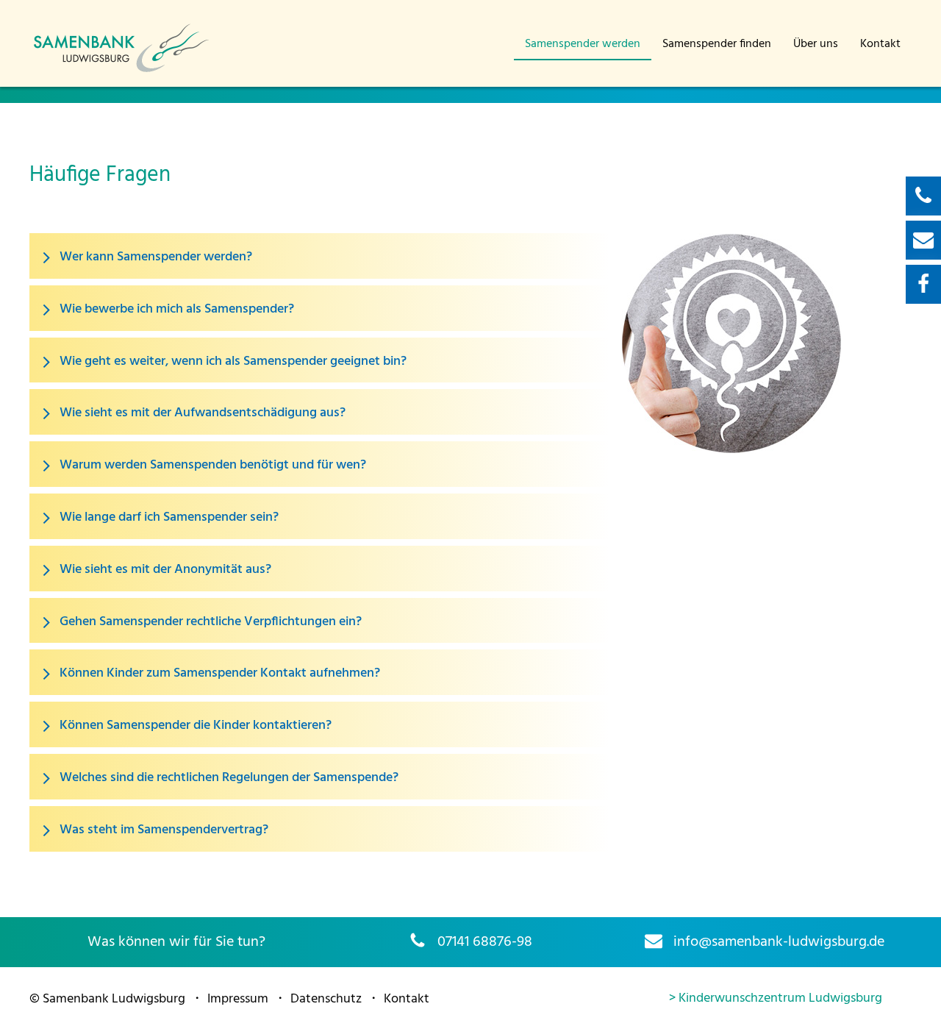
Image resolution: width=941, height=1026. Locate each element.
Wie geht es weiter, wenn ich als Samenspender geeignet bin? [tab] (232, 361)
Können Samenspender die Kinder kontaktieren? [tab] (194, 726)
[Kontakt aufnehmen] (923, 196)
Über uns (815, 44)
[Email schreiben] (923, 240)
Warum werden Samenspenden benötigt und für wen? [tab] (211, 466)
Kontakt (880, 44)
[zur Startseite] (121, 70)
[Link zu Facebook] (923, 284)
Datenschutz (326, 999)
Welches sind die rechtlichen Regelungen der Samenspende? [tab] (227, 777)
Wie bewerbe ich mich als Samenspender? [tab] (175, 309)
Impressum (237, 999)
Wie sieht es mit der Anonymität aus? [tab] (164, 569)
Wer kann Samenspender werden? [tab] (154, 257)
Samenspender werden (582, 44)
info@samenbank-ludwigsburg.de (778, 942)
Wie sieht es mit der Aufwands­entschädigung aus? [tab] (201, 413)
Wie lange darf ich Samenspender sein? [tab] (168, 517)
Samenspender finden (716, 44)
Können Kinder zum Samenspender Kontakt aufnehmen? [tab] (218, 674)
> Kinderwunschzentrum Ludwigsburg (775, 998)
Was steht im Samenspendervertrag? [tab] (162, 830)
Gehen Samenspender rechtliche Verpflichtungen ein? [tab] (209, 622)
